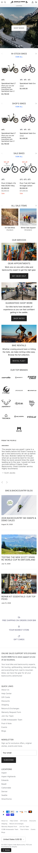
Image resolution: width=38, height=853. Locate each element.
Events (4, 727)
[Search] (6, 2)
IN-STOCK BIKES (19, 54)
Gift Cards (5, 697)
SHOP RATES (19, 318)
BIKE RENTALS (19, 28)
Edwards (4, 780)
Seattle (4, 795)
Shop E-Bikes (19, 103)
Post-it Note (6, 723)
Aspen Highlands (8, 776)
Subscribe (9, 760)
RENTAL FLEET (19, 361)
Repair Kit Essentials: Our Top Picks (18, 597)
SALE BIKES (19, 153)
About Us (5, 690)
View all (19, 57)
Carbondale (6, 788)
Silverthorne (6, 799)
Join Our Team (7, 716)
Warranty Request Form (11, 712)
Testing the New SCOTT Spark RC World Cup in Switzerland (18, 558)
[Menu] (2, 2)
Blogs (3, 731)
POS (27, 845)
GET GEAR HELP (19, 276)
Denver (4, 791)
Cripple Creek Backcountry (16, 845)
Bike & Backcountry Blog (19, 490)
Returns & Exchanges (10, 708)
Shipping (5, 705)
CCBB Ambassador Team (11, 720)
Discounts (5, 701)
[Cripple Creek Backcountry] (19, 2)
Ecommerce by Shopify (9, 847)
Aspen (4, 773)
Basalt (3, 784)
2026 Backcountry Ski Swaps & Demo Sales (18, 519)
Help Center (6, 693)
